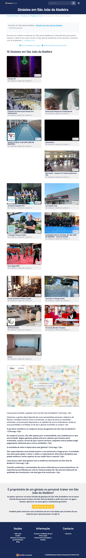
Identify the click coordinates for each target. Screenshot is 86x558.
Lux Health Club (51, 206)
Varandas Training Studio (55, 299)
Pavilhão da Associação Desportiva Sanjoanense (21, 112)
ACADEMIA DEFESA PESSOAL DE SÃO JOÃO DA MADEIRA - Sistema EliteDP (60, 236)
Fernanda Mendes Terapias (55, 328)
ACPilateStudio (13, 328)
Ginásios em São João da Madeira (49, 25)
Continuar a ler (29, 40)
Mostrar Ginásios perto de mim (55, 45)
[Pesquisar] (74, 3)
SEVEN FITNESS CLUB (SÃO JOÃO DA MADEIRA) (21, 143)
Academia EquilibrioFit (16, 206)
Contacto (68, 534)
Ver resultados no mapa (30, 45)
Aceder (17, 536)
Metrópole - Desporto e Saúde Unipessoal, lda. (61, 174)
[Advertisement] (62, 71)
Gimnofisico (49, 142)
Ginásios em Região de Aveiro (32, 16)
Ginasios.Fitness (13, 16)
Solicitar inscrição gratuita (43, 507)
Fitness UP (12, 79)
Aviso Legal (43, 536)
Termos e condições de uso (43, 534)
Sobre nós (17, 534)
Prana (10, 357)
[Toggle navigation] (79, 3)
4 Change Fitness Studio (17, 235)
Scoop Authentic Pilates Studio (19, 299)
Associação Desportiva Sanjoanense (58, 111)
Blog (18, 542)
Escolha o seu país (25, 555)
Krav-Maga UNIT (14, 266)
